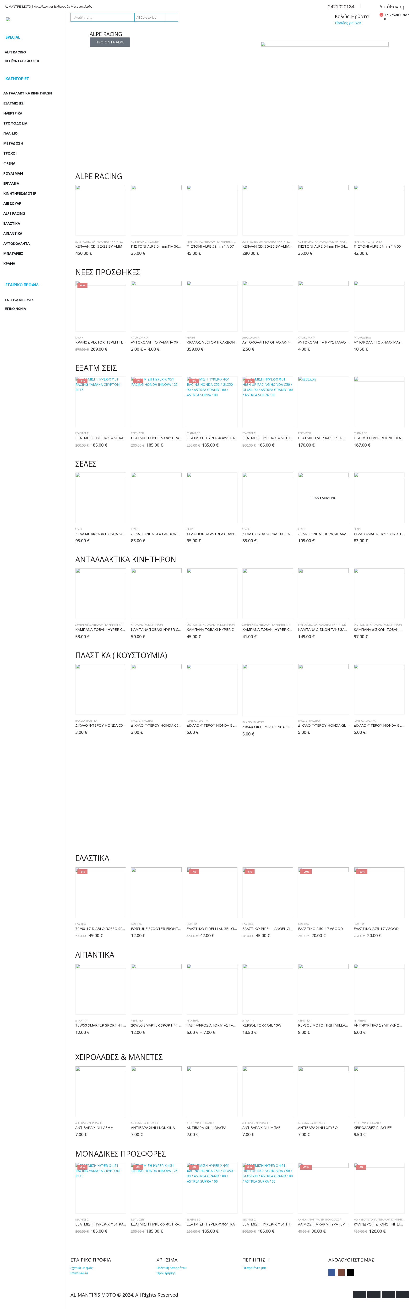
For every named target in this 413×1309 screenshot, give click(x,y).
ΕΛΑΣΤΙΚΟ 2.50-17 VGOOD (320, 928)
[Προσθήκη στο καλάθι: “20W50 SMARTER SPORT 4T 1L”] (165, 1007)
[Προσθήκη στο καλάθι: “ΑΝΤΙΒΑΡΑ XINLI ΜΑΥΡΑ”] (220, 1109)
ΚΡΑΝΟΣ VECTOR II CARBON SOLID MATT (222, 342)
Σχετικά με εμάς (81, 1268)
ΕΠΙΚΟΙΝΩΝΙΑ (15, 308)
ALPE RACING (83, 241)
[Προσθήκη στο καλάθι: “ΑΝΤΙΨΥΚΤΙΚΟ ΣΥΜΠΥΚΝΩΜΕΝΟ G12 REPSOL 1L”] (387, 1007)
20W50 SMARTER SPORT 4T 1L (157, 1025)
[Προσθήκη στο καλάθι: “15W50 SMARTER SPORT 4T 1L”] (109, 1007)
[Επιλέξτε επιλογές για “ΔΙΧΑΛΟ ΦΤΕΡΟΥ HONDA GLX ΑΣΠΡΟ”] (220, 707)
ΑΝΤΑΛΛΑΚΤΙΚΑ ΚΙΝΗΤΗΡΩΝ (108, 241)
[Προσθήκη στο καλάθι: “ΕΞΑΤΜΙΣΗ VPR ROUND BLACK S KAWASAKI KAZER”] (387, 419)
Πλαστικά (91, 720)
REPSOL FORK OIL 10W (261, 1025)
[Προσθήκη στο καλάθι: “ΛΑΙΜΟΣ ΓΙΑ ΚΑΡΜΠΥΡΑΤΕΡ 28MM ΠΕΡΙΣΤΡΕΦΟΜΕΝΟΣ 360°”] (332, 1206)
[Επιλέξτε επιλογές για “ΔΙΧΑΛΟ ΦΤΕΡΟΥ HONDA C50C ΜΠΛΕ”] (165, 707)
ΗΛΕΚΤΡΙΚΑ (12, 113)
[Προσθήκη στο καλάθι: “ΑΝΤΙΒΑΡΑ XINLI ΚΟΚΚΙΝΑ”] (165, 1109)
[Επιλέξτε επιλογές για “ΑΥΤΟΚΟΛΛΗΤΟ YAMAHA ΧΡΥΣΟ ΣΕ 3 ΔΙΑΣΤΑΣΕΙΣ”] (165, 324)
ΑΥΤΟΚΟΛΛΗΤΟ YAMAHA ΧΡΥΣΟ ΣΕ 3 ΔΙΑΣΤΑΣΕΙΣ (173, 342)
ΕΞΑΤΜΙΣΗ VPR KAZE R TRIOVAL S (326, 437)
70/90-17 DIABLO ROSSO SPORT (102, 928)
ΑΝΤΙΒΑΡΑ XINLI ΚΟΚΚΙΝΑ (153, 1127)
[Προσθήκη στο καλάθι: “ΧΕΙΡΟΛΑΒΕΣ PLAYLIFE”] (387, 1109)
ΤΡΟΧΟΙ (9, 153)
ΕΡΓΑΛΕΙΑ (11, 183)
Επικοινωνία (79, 1273)
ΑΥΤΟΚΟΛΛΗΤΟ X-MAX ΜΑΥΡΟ (380, 342)
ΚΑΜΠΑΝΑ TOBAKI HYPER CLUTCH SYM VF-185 (226, 629)
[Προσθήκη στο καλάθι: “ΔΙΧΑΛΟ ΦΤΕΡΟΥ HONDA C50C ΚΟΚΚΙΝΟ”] (109, 707)
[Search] (171, 17)
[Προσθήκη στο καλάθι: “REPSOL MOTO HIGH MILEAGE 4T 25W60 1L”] (332, 1007)
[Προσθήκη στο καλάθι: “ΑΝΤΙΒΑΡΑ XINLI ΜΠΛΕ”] (276, 1109)
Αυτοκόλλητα (139, 337)
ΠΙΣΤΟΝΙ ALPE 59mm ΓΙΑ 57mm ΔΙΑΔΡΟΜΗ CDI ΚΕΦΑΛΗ (234, 246)
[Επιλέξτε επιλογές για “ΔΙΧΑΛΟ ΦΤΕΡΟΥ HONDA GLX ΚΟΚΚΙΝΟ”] (332, 707)
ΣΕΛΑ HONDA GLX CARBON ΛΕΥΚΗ (160, 533)
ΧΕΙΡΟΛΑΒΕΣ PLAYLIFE (373, 1127)
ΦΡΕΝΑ (9, 163)
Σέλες (78, 529)
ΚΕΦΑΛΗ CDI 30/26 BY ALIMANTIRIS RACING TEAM (284, 246)
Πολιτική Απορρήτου (172, 1268)
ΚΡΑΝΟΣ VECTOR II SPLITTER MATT (105, 342)
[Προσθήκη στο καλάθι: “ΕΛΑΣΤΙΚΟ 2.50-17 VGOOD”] (332, 910)
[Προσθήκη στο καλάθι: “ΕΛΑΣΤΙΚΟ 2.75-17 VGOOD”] (387, 910)
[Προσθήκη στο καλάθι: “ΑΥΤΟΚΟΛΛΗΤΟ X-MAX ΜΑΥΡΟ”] (387, 324)
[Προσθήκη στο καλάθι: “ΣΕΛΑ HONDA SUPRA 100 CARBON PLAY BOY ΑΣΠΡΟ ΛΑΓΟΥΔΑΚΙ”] (276, 515)
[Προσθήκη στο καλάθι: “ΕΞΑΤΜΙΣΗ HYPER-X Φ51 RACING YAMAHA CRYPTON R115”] (109, 419)
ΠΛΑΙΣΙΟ (80, 720)
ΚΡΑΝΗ (79, 337)
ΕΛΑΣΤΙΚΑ (80, 924)
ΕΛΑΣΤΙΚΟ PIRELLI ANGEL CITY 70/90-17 (221, 928)
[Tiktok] (350, 1272)
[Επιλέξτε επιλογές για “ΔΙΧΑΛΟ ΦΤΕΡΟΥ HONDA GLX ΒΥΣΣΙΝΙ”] (276, 709)
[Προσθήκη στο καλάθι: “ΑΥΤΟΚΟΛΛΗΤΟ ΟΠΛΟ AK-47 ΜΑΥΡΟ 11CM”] (276, 324)
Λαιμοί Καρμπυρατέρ (311, 1219)
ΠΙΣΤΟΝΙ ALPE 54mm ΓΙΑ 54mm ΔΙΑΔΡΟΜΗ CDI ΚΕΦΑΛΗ (346, 246)
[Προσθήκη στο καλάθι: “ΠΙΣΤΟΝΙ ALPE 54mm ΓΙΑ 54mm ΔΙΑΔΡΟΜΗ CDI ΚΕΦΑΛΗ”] (332, 228)
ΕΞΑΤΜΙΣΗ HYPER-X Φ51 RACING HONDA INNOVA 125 (177, 437)
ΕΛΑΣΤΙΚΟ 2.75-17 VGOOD (376, 928)
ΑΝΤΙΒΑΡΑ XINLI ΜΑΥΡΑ (206, 1127)
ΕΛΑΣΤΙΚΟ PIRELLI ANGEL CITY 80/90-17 (276, 928)
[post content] (101, 210)
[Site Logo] (33, 19)
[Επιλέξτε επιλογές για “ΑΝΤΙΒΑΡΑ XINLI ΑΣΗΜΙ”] (109, 1109)
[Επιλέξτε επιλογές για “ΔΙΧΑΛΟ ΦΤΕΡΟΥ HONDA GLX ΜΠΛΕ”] (387, 707)
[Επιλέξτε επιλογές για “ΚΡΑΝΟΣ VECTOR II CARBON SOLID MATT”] (220, 324)
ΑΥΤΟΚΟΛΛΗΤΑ (16, 243)
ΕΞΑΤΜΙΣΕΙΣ (82, 433)
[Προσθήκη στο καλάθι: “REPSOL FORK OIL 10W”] (276, 1007)
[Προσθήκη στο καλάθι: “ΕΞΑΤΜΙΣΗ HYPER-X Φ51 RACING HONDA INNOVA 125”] (165, 419)
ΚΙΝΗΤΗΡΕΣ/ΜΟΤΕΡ (19, 193)
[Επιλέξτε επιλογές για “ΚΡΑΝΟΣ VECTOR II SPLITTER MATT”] (109, 324)
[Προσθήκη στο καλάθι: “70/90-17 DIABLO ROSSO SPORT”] (109, 910)
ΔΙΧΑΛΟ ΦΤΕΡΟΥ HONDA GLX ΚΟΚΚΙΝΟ (331, 725)
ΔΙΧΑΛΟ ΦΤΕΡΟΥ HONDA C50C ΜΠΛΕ (162, 725)
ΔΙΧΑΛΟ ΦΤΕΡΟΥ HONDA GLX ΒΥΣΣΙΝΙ (274, 727)
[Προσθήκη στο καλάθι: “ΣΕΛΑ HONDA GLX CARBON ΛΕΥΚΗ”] (165, 515)
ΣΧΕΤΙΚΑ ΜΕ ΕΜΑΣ (19, 299)
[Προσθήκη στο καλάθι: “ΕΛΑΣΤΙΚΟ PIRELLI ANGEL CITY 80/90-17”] (276, 910)
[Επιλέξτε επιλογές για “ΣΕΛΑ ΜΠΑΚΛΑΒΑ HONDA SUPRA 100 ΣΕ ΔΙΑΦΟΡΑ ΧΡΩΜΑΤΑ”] (109, 515)
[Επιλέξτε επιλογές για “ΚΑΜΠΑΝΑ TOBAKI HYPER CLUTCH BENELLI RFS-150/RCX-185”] (109, 611)
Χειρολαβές (96, 1123)
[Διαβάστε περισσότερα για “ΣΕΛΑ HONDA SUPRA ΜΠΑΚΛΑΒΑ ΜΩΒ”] (332, 515)
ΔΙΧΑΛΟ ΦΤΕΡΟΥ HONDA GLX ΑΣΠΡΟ (218, 725)
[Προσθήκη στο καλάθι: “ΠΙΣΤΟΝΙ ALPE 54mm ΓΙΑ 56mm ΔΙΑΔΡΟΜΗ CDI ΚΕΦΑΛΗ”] (165, 228)
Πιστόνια (153, 241)
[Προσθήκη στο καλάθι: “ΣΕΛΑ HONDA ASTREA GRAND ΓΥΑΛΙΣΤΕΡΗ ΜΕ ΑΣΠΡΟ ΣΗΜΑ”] (220, 515)
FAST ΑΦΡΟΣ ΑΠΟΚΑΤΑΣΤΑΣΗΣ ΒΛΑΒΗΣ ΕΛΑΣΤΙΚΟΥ (231, 1025)
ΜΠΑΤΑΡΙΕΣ (13, 253)
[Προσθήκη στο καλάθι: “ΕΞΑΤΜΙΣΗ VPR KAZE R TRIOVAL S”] (332, 419)
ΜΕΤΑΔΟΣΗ (13, 143)
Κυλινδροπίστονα (365, 1219)
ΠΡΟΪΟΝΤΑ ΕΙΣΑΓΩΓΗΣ (22, 61)
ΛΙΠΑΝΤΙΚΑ (81, 1020)
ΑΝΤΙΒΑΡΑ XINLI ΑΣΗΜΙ (95, 1127)
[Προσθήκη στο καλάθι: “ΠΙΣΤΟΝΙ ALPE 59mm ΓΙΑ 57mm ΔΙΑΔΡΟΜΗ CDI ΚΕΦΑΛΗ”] (220, 228)
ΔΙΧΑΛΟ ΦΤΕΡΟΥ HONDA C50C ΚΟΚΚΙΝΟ (109, 725)
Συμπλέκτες (82, 624)
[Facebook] (331, 1272)
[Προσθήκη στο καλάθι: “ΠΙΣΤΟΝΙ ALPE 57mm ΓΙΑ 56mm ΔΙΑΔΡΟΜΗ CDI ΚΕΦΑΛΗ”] (387, 228)
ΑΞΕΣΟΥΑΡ (81, 1123)
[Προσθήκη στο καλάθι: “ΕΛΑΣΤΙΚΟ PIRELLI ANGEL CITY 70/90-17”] (220, 910)
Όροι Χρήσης (166, 1273)
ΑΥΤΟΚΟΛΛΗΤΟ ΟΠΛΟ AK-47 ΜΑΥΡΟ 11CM (278, 342)
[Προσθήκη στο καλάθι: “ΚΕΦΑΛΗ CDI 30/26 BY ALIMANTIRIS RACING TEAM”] (276, 228)
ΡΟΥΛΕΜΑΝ (13, 173)
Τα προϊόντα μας (254, 1268)
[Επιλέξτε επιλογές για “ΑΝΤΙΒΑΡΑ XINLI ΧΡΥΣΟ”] (332, 1109)
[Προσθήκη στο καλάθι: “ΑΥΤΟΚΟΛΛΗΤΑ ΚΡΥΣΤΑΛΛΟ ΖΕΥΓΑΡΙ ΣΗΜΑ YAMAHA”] (332, 324)
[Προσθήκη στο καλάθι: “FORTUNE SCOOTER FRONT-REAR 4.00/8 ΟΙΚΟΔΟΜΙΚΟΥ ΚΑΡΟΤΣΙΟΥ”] (165, 910)
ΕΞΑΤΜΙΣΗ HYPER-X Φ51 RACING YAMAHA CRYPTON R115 (124, 437)
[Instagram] (341, 1272)
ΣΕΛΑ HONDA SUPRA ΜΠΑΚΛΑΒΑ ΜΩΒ (330, 533)
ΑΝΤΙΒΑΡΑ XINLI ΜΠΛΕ (261, 1127)
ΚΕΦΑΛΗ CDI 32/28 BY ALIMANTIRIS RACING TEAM (117, 246)
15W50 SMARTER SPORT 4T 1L (101, 1025)
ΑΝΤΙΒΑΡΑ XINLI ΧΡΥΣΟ (318, 1127)
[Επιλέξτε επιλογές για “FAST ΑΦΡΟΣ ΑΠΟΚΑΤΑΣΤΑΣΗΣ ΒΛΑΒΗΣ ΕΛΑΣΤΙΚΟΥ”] (220, 1007)
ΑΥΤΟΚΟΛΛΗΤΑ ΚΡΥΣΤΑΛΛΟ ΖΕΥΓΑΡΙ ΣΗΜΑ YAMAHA (342, 342)
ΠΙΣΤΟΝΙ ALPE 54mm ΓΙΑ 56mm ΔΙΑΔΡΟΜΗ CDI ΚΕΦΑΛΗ (179, 246)
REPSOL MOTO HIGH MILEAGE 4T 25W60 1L (335, 1025)
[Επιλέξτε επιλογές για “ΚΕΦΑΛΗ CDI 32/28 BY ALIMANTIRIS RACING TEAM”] (109, 228)
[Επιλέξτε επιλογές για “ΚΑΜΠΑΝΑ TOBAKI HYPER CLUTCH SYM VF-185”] (220, 611)
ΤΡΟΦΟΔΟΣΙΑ (333, 1219)
